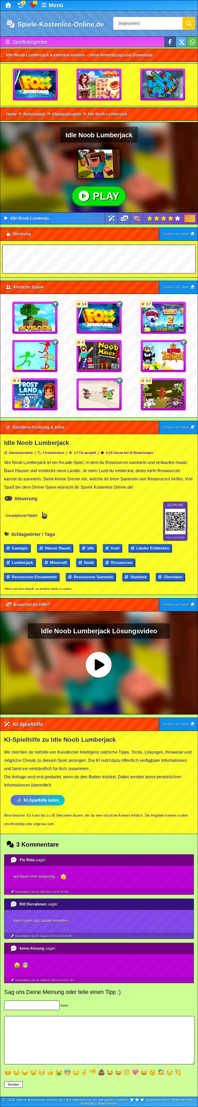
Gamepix (19, 548)
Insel (114, 548)
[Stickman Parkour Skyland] (35, 356)
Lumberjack (22, 562)
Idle (90, 548)
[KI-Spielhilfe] (111, 218)
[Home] (8, 5)
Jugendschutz (158, 1100)
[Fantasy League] (99, 394)
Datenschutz (183, 1100)
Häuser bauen (57, 548)
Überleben (172, 577)
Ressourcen (121, 562)
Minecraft (58, 562)
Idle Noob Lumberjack (31, 218)
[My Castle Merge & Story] (99, 84)
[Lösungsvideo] (124, 218)
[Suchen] (188, 23)
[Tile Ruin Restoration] (163, 84)
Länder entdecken (152, 548)
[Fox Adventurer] (35, 84)
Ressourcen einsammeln (34, 577)
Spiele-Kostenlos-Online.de (60, 24)
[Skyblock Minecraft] (35, 318)
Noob (88, 562)
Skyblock (138, 577)
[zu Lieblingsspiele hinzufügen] (136, 218)
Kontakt (88, 1103)
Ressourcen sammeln (93, 577)
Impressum (107, 1103)
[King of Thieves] (163, 356)
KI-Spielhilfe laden (41, 800)
